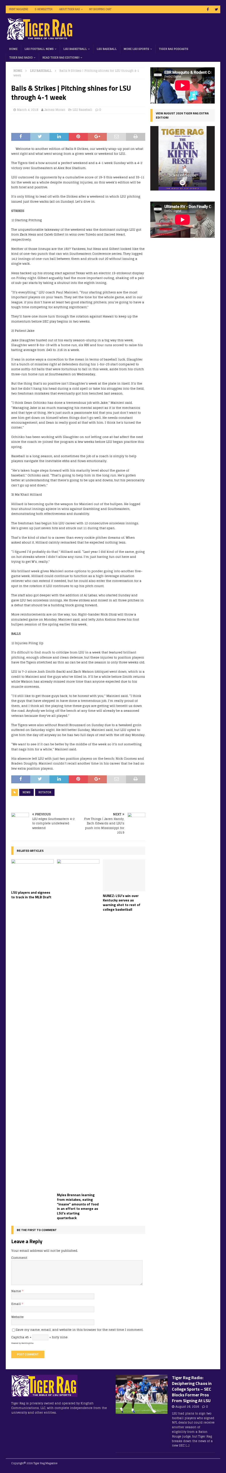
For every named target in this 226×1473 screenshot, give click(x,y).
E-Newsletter (44, 9)
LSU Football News (39, 49)
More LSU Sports (136, 49)
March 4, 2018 (27, 109)
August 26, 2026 (187, 1406)
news (26, 792)
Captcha (17, 1337)
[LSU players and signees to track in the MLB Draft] (32, 873)
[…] (187, 1445)
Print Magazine (18, 9)
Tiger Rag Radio (21, 57)
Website (17, 1317)
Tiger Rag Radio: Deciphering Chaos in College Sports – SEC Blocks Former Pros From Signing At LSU (192, 1389)
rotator (44, 792)
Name (16, 1291)
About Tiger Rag (69, 9)
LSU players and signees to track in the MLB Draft (31, 895)
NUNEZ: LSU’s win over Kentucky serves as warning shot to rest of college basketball (121, 902)
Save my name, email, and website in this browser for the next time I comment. (79, 1329)
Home (13, 49)
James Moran (54, 109)
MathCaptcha (27, 1343)
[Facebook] (208, 9)
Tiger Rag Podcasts (173, 49)
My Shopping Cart (100, 9)
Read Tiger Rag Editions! (60, 57)
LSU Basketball (75, 49)
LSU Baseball (107, 49)
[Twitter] (216, 9)
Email (16, 1304)
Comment (19, 1257)
